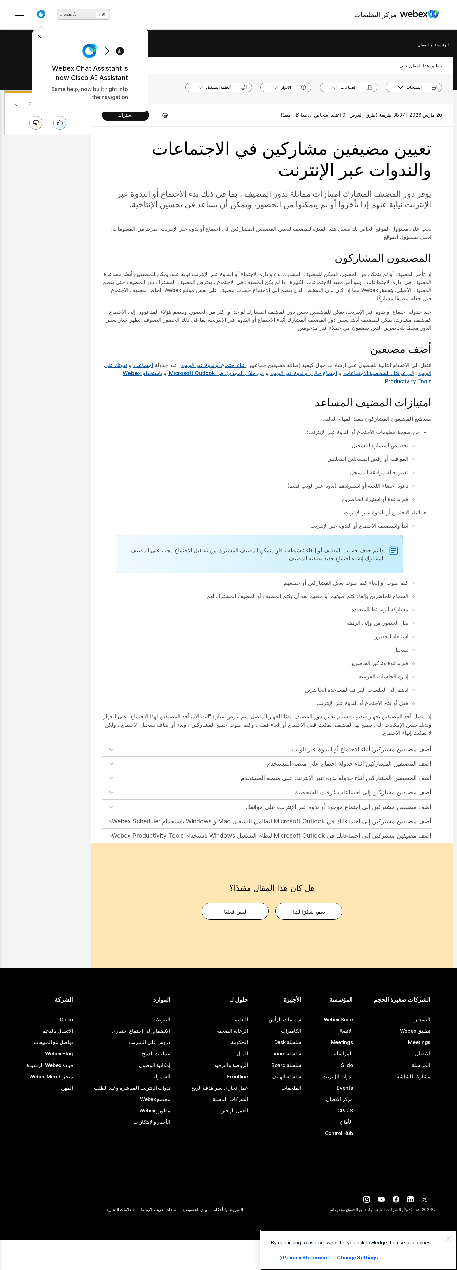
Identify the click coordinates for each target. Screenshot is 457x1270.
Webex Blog (59, 1053)
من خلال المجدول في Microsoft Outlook (216, 373)
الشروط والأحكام (228, 1209)
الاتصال (422, 1053)
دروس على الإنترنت (149, 1042)
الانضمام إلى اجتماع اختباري (141, 1031)
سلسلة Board (286, 1065)
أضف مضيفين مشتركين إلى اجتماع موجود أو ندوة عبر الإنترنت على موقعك (338, 806)
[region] (358, 1250)
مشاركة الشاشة (413, 1076)
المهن (67, 1088)
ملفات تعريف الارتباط (158, 1209)
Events (345, 1088)
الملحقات (291, 1088)
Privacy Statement (306, 1257)
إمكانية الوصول (155, 1065)
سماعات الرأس (285, 1019)
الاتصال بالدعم (57, 1031)
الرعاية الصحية (232, 1031)
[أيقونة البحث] (75, 14)
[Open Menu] (19, 14)
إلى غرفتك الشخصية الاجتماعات (378, 373)
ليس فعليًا (235, 911)
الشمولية (160, 1076)
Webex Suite (338, 1019)
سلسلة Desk (288, 1042)
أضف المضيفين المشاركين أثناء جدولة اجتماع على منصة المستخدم (349, 763)
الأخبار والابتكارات (152, 1122)
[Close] (448, 1238)
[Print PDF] (162, 115)
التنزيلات (161, 1019)
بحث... (66, 14)
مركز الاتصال (339, 1099)
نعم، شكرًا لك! (309, 911)
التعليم (241, 1019)
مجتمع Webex (155, 1099)
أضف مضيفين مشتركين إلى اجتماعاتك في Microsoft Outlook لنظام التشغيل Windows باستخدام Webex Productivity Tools (271, 835)
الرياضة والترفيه (231, 1065)
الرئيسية (442, 44)
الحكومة (239, 1042)
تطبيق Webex (415, 1031)
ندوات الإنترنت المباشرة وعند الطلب (132, 1088)
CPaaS (345, 1110)
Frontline (237, 1076)
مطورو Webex (154, 1110)
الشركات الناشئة (230, 1099)
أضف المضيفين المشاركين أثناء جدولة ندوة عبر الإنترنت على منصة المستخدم (336, 777)
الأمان (346, 1122)
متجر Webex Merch (51, 1076)
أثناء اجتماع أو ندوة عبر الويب (213, 365)
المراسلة (421, 1065)
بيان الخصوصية (194, 1209)
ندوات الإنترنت (338, 1076)
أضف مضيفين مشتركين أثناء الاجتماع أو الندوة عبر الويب (361, 749)
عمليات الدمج (156, 1053)
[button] (41, 14)
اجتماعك (143, 365)
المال (242, 1053)
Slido (347, 1065)
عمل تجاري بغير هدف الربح (219, 1088)
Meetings (419, 1042)
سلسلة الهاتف (286, 1076)
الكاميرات (291, 1031)
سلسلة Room (287, 1053)
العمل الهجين (234, 1110)
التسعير (422, 1019)
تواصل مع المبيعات (53, 1042)
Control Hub (339, 1133)
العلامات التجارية (120, 1209)
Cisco (66, 1019)
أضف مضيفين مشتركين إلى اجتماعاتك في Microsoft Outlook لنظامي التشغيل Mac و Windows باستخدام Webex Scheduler (271, 821)
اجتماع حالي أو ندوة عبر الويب (303, 373)
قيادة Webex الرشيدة (50, 1065)
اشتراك (125, 115)
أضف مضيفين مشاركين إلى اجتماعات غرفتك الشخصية (363, 792)
